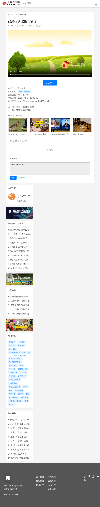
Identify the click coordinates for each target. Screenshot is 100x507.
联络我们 (40, 481)
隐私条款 (52, 481)
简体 (25, 3)
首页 (9, 15)
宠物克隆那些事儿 (24, 110)
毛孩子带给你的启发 (25, 107)
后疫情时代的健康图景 (19, 229)
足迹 (12, 428)
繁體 (29, 3)
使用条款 (52, 477)
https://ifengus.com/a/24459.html (33, 101)
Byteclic (17, 494)
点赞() (51, 83)
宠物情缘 (23, 15)
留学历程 (14, 449)
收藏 (12, 115)
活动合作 (52, 485)
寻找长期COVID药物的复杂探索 (23, 247)
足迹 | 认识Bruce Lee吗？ (27, 428)
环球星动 (14, 424)
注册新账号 (21, 178)
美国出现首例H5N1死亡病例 (22, 264)
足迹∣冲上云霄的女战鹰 (26, 441)
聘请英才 (40, 485)
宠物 (20, 92)
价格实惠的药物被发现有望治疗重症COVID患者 (30, 234)
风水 (12, 445)
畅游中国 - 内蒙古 (18, 419)
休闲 (15, 15)
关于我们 (40, 477)
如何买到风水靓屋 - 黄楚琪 (27, 445)
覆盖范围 (52, 489)
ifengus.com (23, 196)
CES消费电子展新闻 (19, 296)
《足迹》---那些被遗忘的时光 (29, 432)
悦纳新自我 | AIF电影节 (30, 424)
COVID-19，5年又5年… (20, 255)
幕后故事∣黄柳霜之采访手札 (28, 436)
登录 (12, 178)
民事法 (13, 454)
